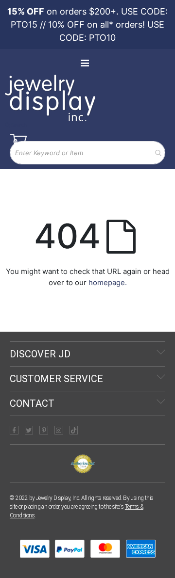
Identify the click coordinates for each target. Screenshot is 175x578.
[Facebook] (14, 430)
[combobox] (87, 152)
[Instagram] (58, 430)
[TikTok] (74, 430)
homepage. (107, 282)
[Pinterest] (43, 430)
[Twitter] (29, 430)
